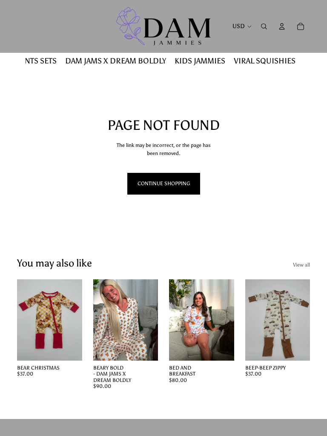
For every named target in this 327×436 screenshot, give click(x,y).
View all (301, 265)
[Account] (281, 26)
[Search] (264, 26)
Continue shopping (164, 183)
